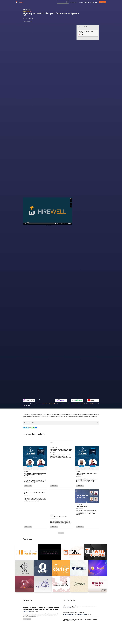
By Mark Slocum (26, 611)
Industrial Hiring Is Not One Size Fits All (73, 612)
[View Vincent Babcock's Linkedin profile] (31, 21)
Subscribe (102, 2)
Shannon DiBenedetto (82, 614)
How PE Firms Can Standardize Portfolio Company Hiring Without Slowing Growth (35, 475)
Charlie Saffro (71, 614)
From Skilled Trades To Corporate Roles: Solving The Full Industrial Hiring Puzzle (61, 450)
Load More (61, 532)
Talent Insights (27, 11)
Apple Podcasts (45, 404)
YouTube (92, 404)
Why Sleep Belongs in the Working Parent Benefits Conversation (80, 606)
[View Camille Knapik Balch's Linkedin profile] (33, 19)
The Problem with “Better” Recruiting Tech (34, 493)
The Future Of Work (81, 506)
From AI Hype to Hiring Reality (58, 517)
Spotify (82, 404)
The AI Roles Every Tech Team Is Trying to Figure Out (86, 474)
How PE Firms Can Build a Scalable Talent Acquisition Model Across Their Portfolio (41, 608)
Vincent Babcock (26, 21)
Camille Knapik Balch (27, 18)
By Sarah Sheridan (67, 607)
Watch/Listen (28, 485)
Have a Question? (73, 2)
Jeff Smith (65, 614)
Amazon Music (76, 404)
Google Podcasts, (53, 404)
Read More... (27, 619)
